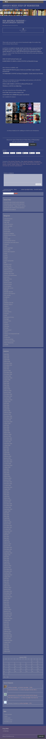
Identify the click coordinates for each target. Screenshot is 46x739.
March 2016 (7, 563)
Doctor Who (7, 249)
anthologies (7, 220)
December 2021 (8, 438)
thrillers (18, 164)
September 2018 (8, 509)
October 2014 (7, 594)
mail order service (8, 288)
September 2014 (8, 596)
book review (7, 229)
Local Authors (7, 286)
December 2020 (8, 460)
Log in (5, 716)
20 (21, 668)
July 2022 (6, 425)
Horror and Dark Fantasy (10, 275)
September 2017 (8, 531)
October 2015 (7, 573)
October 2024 (7, 376)
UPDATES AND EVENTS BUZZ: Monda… (28, 695)
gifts (5, 262)
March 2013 (7, 629)
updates (6, 331)
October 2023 (7, 398)
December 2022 (8, 416)
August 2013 (7, 620)
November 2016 (8, 549)
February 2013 (7, 631)
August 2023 (7, 401)
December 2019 (8, 481)
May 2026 (6, 357)
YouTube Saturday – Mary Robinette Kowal (10, 190)
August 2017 (7, 532)
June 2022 (6, 427)
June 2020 (6, 470)
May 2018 (6, 516)
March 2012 (7, 651)
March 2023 (7, 410)
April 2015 (6, 584)
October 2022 (7, 419)
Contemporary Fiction (9, 240)
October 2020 (7, 463)
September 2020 (8, 465)
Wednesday (7, 337)
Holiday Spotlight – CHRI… (26, 687)
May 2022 (6, 429)
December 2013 (8, 613)
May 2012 (6, 647)
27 (21, 671)
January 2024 (7, 392)
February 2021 (7, 456)
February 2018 (7, 522)
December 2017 (8, 525)
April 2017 (6, 540)
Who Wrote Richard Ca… (14, 697)
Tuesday (6, 328)
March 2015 (7, 585)
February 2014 (7, 609)
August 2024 (7, 379)
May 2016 (6, 560)
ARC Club (6, 222)
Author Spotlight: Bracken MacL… (29, 689)
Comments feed (8, 719)
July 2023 (6, 403)
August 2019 (7, 489)
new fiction (37, 162)
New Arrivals (11, 161)
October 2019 (7, 485)
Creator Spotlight (8, 248)
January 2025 (7, 370)
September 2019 (8, 487)
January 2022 (7, 436)
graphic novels (7, 264)
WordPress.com (8, 721)
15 (32, 666)
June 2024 (6, 383)
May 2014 (6, 604)
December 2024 (8, 372)
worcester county (36, 164)
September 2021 (8, 443)
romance (9, 164)
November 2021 (8, 440)
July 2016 (6, 556)
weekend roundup (8, 339)
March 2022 (7, 432)
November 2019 (8, 483)
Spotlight (6, 319)
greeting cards (7, 266)
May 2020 (6, 472)
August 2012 (7, 642)
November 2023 (8, 396)
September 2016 (8, 553)
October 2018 (7, 507)
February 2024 (7, 390)
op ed (5, 299)
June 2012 (6, 646)
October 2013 (7, 616)
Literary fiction (8, 284)
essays (5, 253)
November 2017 (8, 527)
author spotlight (8, 226)
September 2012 (8, 640)
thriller (13, 164)
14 (26, 666)
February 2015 (7, 587)
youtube (6, 344)
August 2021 (7, 445)
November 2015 (8, 571)
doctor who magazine (9, 251)
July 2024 (6, 381)
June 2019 (6, 492)
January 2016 (7, 567)
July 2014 (6, 600)
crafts (5, 246)
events (5, 255)
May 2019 (6, 494)
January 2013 (7, 633)
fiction (20, 162)
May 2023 (6, 407)
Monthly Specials (8, 291)
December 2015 (8, 569)
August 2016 (7, 554)
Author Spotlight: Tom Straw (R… (30, 697)
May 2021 (6, 450)
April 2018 (6, 518)
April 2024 (6, 387)
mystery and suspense (9, 293)
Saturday (6, 310)
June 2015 (6, 580)
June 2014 (6, 602)
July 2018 (6, 512)
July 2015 (6, 578)
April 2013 (6, 627)
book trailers (7, 231)
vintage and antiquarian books (11, 333)
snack (5, 315)
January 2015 (7, 589)
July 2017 (6, 534)
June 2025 (6, 367)
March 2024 (7, 388)
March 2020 (7, 476)
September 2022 (8, 421)
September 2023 (8, 399)
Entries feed (7, 718)
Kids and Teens (8, 279)
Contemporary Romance (13, 162)
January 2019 (7, 501)
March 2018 (7, 520)
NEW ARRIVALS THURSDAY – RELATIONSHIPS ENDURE (14, 22)
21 (26, 668)
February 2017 (7, 543)
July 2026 (6, 354)
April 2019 (6, 496)
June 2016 (6, 558)
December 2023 (8, 394)
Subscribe (32, 144)
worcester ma (6, 165)
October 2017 (7, 529)
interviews (6, 277)
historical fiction (8, 271)
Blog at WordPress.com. (8, 736)
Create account (8, 714)
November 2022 (8, 418)
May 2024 (6, 385)
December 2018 (8, 503)
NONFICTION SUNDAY (10, 209)
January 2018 (7, 523)
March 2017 (7, 542)
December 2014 (8, 591)
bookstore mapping (9, 233)
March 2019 (7, 498)
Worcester (28, 164)
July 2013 (6, 622)
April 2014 (6, 605)
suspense (6, 324)
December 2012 (8, 635)
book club (6, 227)
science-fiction (7, 311)
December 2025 (8, 363)
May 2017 (6, 538)
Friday (6, 258)
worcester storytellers (9, 340)
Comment (38, 184)
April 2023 (6, 408)
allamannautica (12, 695)
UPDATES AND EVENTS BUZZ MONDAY (14, 202)
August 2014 (7, 598)
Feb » (8, 677)
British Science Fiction (9, 235)
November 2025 (8, 365)
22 (32, 668)
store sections (7, 320)
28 (26, 671)
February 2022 (7, 434)
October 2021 (7, 441)
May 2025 (6, 368)
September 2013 (8, 618)
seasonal (6, 313)
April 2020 (6, 474)
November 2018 (8, 505)
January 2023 (7, 414)
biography (30, 161)
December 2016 (8, 547)
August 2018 (7, 511)
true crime (23, 164)
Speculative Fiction (9, 317)
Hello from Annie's (9, 269)
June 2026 (6, 356)
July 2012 (6, 644)
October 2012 (7, 638)
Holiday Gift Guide (9, 273)
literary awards (8, 282)
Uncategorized (7, 330)
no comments (23, 30)
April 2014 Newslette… (13, 689)
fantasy (6, 257)
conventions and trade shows (11, 242)
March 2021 (7, 454)
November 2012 (8, 636)
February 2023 (7, 412)
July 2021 (6, 447)
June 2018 (6, 514)
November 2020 (8, 461)
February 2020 (7, 478)
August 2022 (7, 423)
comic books (7, 238)
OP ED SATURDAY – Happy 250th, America (14, 206)
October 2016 (7, 551)
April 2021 (6, 452)
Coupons (6, 244)
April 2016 (6, 562)
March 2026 (7, 361)
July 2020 (6, 469)
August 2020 (7, 467)
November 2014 (8, 593)
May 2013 (6, 625)
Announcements (8, 218)
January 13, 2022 (23, 31)
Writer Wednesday (9, 342)
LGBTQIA (6, 280)
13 (21, 666)
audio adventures (8, 224)
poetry (5, 300)
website (6, 335)
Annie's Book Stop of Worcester (21, 6)
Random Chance (8, 304)
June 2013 (6, 624)
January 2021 (7, 458)
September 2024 (8, 377)
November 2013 (8, 615)
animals (25, 161)
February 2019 (7, 500)
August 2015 (7, 576)
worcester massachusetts (16, 165)
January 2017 (7, 545)
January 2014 (7, 611)
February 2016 (7, 565)
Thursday (17, 161)
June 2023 (6, 405)
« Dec (4, 677)
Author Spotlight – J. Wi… (26, 703)
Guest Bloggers (8, 268)
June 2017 (6, 536)
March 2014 (7, 607)
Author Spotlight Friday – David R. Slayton (32, 189)
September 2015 (8, 574)
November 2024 (8, 374)
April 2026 (6, 359)
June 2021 (6, 449)
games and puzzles (9, 260)
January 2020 (7, 480)
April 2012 (6, 649)
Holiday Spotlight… (13, 687)
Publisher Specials (8, 302)
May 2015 (6, 582)
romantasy (7, 308)
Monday (6, 289)
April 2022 (6, 430)
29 (32, 671)
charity (6, 237)
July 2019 (6, 491)
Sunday (6, 322)
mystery (25, 162)
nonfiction (6, 297)
